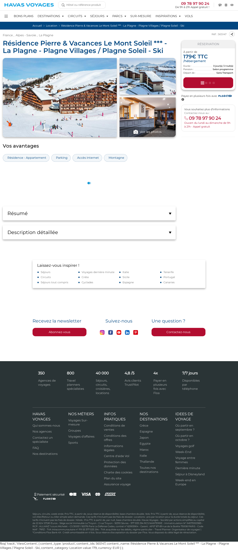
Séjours (45, 272)
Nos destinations (45, 454)
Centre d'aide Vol (116, 456)
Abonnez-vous (59, 332)
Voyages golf (184, 446)
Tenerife (168, 272)
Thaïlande (147, 461)
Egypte (145, 443)
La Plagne (46, 35)
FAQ (36, 448)
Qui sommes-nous (46, 425)
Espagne (128, 282)
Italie (126, 272)
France (8, 35)
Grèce (144, 425)
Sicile (126, 277)
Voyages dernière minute (98, 272)
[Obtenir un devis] (226, 5)
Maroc (144, 449)
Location (52, 25)
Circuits (46, 277)
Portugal (169, 277)
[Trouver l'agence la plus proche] (220, 5)
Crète (85, 277)
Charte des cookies (118, 472)
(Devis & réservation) (208, 83)
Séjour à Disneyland (190, 474)
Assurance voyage (117, 484)
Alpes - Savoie (26, 35)
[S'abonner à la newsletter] (232, 5)
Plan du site (112, 478)
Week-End (183, 452)
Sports (73, 442)
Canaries (169, 282)
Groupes (74, 430)
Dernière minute (187, 468)
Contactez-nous (178, 332)
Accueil (38, 25)
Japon (144, 437)
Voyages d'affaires (81, 436)
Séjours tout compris (54, 282)
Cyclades (87, 282)
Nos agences (42, 431)
